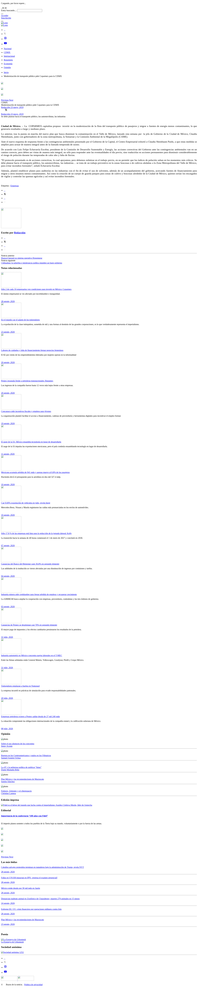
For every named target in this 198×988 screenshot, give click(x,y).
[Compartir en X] (6, 110)
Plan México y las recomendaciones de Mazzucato (22, 779)
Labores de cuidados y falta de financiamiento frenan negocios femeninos (32, 350)
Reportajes (8, 60)
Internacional (9, 56)
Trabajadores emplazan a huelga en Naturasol (20, 686)
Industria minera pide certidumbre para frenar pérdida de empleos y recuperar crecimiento (39, 594)
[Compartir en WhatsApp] (10, 110)
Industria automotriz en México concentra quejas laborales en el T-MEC (31, 655)
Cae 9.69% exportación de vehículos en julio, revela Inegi (25, 503)
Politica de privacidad (33, 984)
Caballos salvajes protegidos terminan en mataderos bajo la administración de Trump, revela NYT (42, 867)
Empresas (15, 186)
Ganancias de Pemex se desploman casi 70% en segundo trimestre (29, 625)
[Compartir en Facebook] (2, 110)
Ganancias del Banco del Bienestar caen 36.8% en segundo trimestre (30, 564)
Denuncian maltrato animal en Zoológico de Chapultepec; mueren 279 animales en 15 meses (40, 899)
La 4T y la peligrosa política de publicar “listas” (21, 767)
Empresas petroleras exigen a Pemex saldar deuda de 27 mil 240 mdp (30, 716)
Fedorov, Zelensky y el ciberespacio (16, 791)
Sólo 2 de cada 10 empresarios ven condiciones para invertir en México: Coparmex (36, 289)
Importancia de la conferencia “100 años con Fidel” (24, 816)
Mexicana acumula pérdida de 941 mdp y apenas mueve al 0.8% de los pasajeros (35, 472)
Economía (8, 64)
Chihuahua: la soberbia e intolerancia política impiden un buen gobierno (31, 263)
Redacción (6, 107)
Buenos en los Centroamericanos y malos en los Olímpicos (26, 755)
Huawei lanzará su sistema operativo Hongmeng (21, 258)
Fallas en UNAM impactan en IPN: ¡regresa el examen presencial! (29, 878)
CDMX (7, 52)
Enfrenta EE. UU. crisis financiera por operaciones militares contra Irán (31, 909)
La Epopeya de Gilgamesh (12, 942)
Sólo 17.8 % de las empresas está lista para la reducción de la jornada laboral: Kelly (36, 533)
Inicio (6, 72)
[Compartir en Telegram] (5, 202)
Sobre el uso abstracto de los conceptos (17, 744)
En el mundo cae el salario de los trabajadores (20, 320)
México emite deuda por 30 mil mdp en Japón (20, 888)
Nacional (7, 48)
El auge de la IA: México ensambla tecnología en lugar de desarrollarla (31, 442)
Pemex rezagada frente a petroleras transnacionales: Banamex (27, 381)
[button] (5, 100)
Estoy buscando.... (9, 10)
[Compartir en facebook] (4, 190)
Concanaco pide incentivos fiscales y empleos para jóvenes (26, 411)
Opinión (7, 67)
